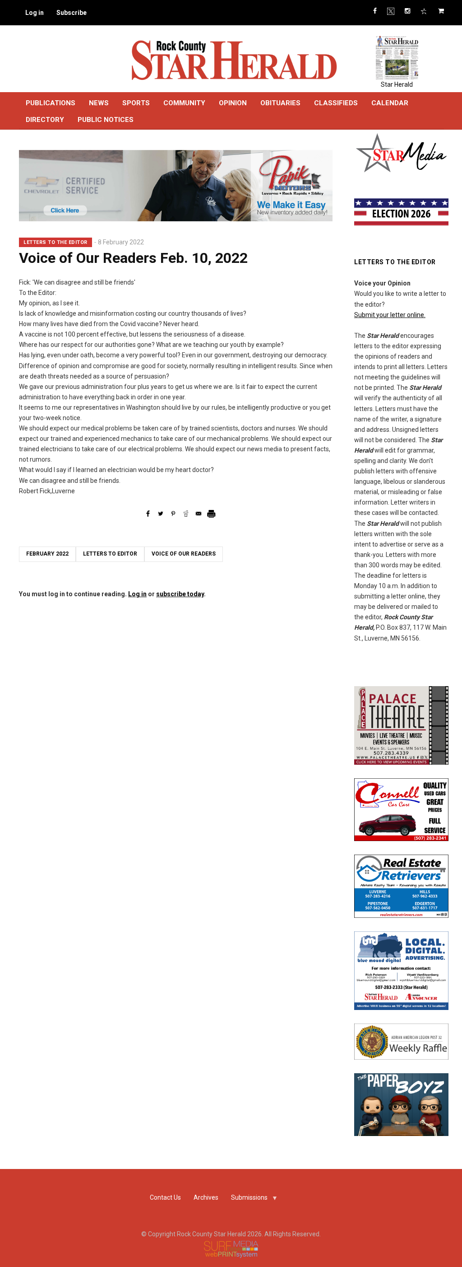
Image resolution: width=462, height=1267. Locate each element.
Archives (206, 1197)
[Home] (234, 59)
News (99, 103)
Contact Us (165, 1197)
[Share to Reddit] (185, 513)
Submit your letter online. (389, 314)
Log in (34, 12)
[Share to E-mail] (198, 513)
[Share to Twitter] (160, 513)
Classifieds (336, 103)
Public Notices (106, 120)
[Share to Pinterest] (173, 513)
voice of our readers (184, 554)
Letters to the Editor (55, 242)
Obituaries (280, 103)
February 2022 (47, 554)
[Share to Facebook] (147, 513)
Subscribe (71, 12)
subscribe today (180, 594)
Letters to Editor (110, 554)
